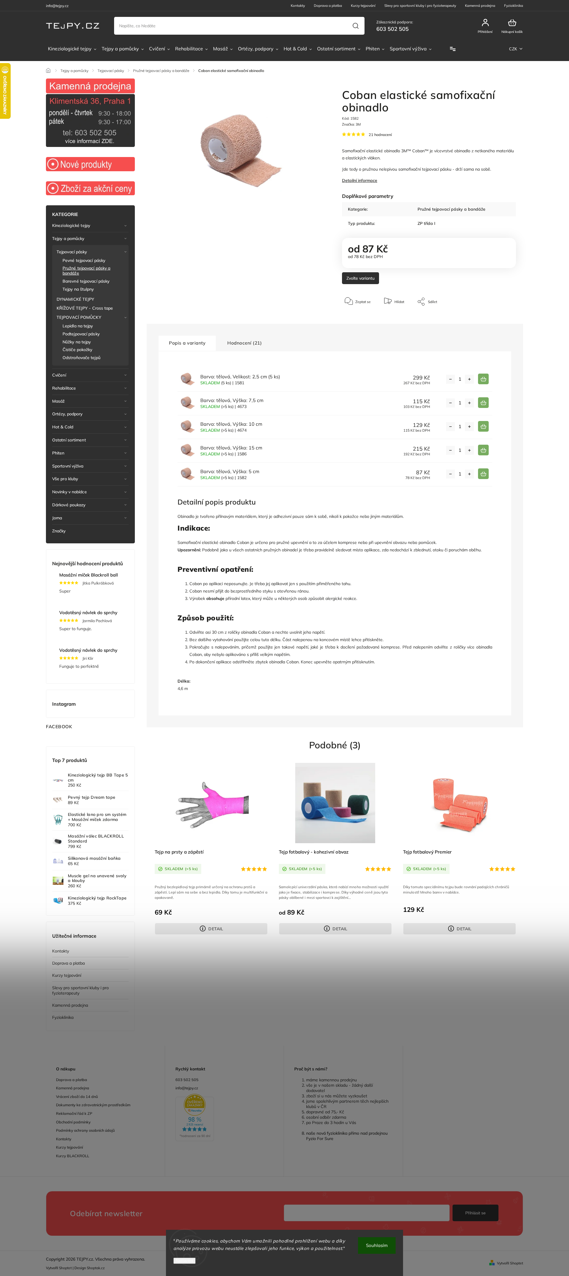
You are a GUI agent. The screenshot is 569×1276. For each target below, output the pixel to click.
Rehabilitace (64, 388)
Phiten (58, 453)
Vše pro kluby (65, 478)
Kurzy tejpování (363, 5)
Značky (59, 531)
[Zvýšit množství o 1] (469, 379)
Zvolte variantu (360, 278)
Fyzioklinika (513, 5)
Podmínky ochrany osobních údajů (85, 1130)
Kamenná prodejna (480, 5)
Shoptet (65, 1268)
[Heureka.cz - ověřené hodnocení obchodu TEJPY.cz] (224, 1118)
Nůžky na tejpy (77, 342)
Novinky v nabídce (69, 491)
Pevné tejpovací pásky (84, 260)
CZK (513, 49)
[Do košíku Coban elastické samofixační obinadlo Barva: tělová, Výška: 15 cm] (483, 450)
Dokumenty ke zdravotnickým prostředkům (93, 1104)
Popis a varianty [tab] (187, 343)
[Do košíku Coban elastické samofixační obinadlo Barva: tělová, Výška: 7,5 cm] (483, 402)
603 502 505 (187, 1079)
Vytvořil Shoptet (510, 1263)
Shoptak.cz (96, 1268)
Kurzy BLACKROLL (72, 1155)
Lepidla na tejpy (78, 326)
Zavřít (497, 319)
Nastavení (184, 1261)
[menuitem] (72, 49)
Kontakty (298, 5)
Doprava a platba (328, 5)
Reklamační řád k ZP (74, 1113)
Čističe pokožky (77, 349)
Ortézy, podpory (67, 414)
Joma (57, 518)
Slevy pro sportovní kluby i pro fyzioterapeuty (420, 5)
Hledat (355, 25)
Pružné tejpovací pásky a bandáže (86, 270)
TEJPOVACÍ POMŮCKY (79, 317)
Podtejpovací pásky (81, 334)
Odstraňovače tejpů (81, 357)
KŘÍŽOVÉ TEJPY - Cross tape (85, 308)
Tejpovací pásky (72, 251)
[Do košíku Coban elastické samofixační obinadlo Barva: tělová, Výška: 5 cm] (483, 473)
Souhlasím (377, 1245)
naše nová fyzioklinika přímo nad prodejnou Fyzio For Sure (347, 1136)
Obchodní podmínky (73, 1122)
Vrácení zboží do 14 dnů (77, 1096)
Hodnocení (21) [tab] (244, 343)
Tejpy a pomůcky (68, 238)
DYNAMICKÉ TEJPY (76, 299)
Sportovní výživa (68, 466)
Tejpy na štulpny (78, 289)
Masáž (58, 401)
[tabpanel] (211, 848)
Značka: (351, 124)
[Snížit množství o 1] (450, 379)
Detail (215, 928)
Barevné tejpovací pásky (86, 281)
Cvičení (59, 375)
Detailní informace (359, 180)
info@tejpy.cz (186, 1088)
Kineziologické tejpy (71, 225)
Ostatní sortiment (69, 440)
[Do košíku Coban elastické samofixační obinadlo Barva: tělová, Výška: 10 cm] (483, 426)
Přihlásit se (475, 1213)
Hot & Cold (62, 427)
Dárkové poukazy (69, 504)
